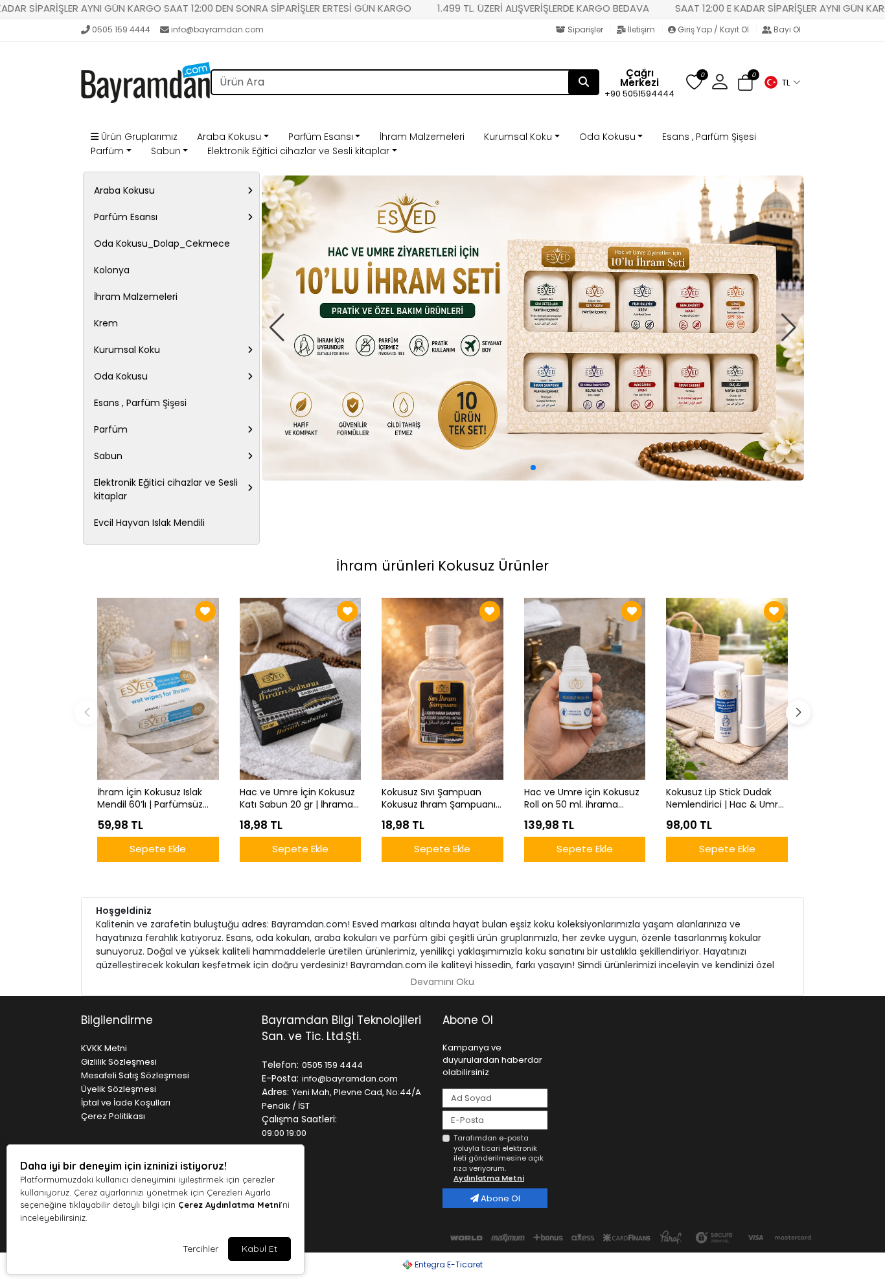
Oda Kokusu (607, 136)
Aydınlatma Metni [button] (489, 1178)
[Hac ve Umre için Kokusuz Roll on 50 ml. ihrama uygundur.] (585, 689)
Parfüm (107, 150)
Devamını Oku (442, 981)
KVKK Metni (104, 1048)
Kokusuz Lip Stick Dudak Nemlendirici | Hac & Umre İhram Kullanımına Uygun (725, 798)
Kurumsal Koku (518, 136)
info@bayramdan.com (217, 29)
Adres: (275, 1091)
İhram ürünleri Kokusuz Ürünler (442, 565)
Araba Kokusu (229, 136)
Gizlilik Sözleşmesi (119, 1062)
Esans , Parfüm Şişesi (709, 136)
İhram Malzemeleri (422, 136)
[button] (782, 82)
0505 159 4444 (121, 29)
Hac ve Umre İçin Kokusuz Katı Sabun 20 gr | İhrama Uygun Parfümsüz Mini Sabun (297, 798)
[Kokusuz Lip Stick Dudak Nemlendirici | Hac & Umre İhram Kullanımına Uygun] (727, 689)
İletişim (641, 29)
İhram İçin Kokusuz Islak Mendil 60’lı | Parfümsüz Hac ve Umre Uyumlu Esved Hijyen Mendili (150, 798)
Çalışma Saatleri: (299, 1119)
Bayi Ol (786, 29)
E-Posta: (280, 1078)
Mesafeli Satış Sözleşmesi (135, 1075)
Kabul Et (259, 1248)
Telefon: (280, 1064)
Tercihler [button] (200, 1248)
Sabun (166, 150)
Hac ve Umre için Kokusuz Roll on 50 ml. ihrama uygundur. (581, 798)
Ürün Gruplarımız (138, 136)
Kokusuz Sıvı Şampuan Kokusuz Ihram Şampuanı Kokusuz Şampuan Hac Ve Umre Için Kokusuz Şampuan (440, 798)
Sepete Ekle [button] (158, 849)
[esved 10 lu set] (533, 328)
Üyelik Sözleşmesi (118, 1089)
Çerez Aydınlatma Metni (229, 1204)
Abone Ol (499, 1198)
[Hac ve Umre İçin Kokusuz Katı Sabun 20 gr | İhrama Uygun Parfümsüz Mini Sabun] (301, 689)
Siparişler (585, 29)
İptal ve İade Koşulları (125, 1102)
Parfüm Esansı (320, 136)
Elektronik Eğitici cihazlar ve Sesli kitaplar (298, 150)
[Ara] (583, 82)
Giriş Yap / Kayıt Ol (713, 29)
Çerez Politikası (113, 1116)
